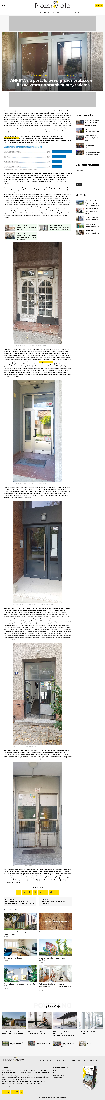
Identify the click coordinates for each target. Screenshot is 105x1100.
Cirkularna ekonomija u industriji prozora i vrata (92, 130)
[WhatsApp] (35, 892)
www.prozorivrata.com (11, 138)
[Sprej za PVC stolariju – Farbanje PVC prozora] (40, 1020)
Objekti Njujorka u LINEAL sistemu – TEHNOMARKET (54, 902)
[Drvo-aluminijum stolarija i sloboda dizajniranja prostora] (5, 1043)
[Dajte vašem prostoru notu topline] (82, 1043)
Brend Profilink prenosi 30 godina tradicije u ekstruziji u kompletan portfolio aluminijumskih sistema (93, 203)
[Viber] (51, 892)
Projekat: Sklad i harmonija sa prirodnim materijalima (13, 1032)
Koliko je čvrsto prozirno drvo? (50, 932)
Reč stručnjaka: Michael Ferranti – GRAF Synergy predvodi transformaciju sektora (92, 138)
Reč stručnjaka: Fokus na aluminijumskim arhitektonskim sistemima (64, 1033)
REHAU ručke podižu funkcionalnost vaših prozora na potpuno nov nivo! (92, 233)
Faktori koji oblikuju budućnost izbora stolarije (92, 225)
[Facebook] (18, 892)
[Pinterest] (29, 892)
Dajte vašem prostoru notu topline (94, 1042)
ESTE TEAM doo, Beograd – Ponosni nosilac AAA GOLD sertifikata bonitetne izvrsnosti (92, 211)
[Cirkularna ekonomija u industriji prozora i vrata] (79, 130)
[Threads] (21, 1092)
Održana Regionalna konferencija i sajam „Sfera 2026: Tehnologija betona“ (92, 152)
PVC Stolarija (51, 75)
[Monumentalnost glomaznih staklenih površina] (55, 947)
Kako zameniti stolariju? (13, 958)
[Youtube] (17, 1092)
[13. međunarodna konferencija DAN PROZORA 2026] (79, 145)
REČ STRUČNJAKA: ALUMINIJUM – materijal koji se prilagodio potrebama (19, 902)
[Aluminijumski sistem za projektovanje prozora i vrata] (20, 921)
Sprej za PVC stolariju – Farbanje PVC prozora (37, 1032)
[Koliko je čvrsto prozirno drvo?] (55, 921)
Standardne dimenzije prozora (88, 1032)
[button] (6, 5)
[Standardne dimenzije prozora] (91, 1020)
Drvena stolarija (66, 75)
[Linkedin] (40, 892)
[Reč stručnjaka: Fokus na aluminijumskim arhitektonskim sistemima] (65, 1020)
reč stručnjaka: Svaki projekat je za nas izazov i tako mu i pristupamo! (43, 1043)
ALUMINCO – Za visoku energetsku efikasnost (91, 218)
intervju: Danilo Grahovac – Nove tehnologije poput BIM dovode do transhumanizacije (93, 123)
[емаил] (45, 892)
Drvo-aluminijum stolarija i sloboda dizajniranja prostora (17, 1043)
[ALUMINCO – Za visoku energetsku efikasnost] (79, 218)
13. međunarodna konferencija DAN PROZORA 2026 (93, 145)
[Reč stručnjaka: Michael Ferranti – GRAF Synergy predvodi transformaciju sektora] (79, 137)
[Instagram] (8, 1092)
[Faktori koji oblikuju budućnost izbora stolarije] (79, 225)
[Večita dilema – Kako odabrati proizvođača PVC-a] (20, 973)
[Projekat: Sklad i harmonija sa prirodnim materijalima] (14, 1020)
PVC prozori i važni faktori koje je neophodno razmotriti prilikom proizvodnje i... (55, 986)
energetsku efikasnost (46, 362)
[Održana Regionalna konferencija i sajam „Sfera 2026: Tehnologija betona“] (79, 152)
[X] (24, 892)
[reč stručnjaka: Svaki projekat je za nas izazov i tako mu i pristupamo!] (31, 1043)
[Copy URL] (56, 892)
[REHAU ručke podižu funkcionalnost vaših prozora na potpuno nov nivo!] (79, 232)
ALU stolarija (36, 75)
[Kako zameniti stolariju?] (20, 947)
